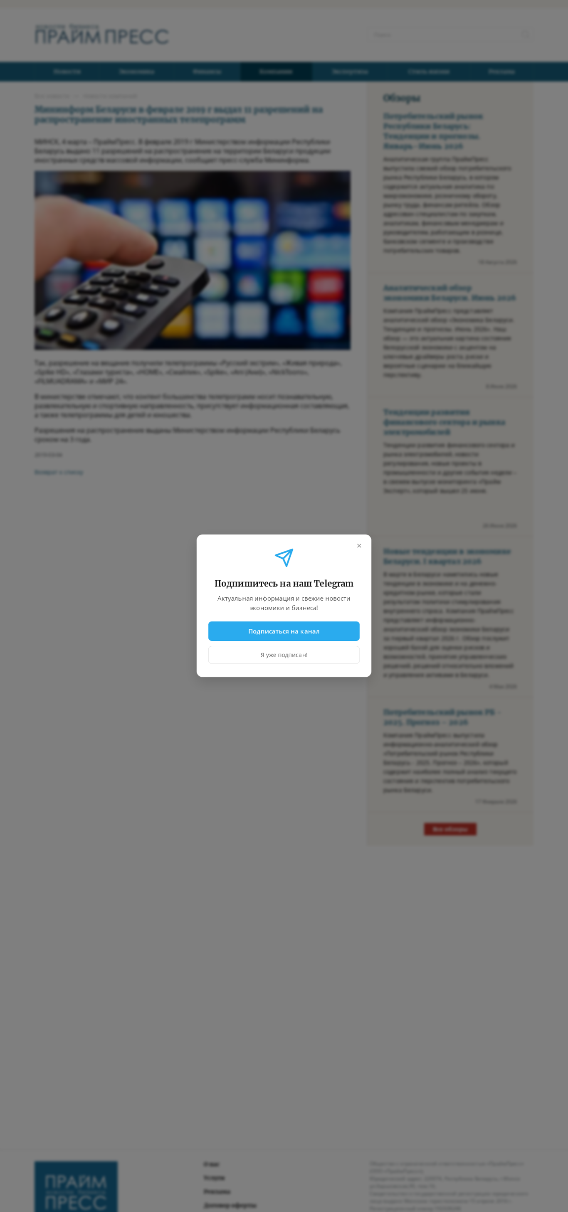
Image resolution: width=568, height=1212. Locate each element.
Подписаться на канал (284, 631)
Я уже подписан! (284, 655)
